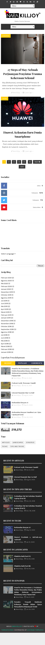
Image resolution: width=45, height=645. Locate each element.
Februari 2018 (6, 349)
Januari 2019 (6, 318)
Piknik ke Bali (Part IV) (22, 556)
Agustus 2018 (6, 332)
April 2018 (5, 344)
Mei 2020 (4, 284)
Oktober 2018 (6, 326)
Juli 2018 (4, 335)
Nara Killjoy (17, 626)
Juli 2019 (4, 301)
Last (22, 167)
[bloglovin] (20, 2)
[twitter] (10, 2)
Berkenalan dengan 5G (20, 402)
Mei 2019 (4, 306)
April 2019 (4, 309)
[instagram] (34, 2)
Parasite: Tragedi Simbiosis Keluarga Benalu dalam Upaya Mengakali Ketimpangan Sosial (28, 604)
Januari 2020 (6, 289)
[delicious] (37, 2)
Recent (8, 363)
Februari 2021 (6, 278)
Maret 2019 (5, 312)
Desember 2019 (7, 292)
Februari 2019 (6, 315)
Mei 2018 (4, 341)
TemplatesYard (7, 630)
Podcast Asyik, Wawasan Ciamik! (24, 383)
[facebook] (7, 2)
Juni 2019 (4, 303)
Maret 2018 (5, 346)
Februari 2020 (6, 286)
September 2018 (7, 329)
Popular (22, 363)
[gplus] (14, 2)
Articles (6, 442)
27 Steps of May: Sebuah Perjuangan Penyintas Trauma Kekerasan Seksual (22, 74)
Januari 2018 (6, 352)
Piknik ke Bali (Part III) (22, 566)
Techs (4, 98)
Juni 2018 (4, 338)
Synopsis (5, 36)
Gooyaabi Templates (35, 630)
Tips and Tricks (17, 446)
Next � (37, 162)
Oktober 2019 (6, 295)
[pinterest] (17, 2)
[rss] (27, 2)
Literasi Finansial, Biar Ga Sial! (23, 393)
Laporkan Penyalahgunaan (13, 357)
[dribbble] (24, 2)
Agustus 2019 (6, 298)
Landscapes (18, 442)
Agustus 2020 (6, 281)
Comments (36, 363)
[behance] (30, 2)
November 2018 (7, 324)
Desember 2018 (7, 321)
